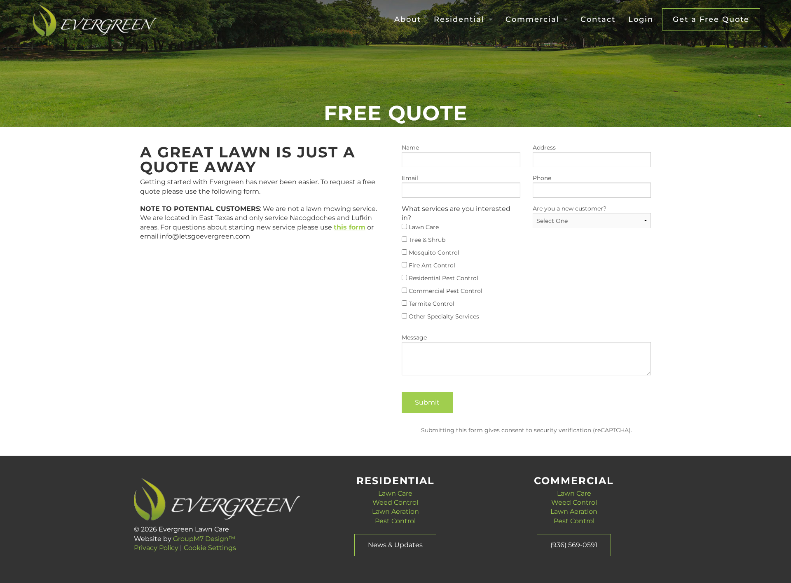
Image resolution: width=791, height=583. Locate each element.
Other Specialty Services (443, 316)
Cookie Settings (210, 548)
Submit (427, 402)
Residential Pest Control (442, 278)
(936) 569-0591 (573, 545)
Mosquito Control (433, 252)
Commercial (532, 19)
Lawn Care (423, 227)
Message (414, 337)
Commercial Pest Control (444, 291)
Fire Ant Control (431, 265)
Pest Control (395, 521)
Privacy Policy (156, 548)
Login (640, 19)
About (407, 19)
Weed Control (395, 502)
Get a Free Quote (711, 19)
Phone (542, 178)
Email (410, 178)
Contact (597, 19)
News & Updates (395, 545)
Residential (459, 19)
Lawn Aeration (395, 511)
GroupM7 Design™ (204, 539)
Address (544, 147)
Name (410, 147)
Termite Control (430, 303)
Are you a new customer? (569, 208)
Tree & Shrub (426, 240)
